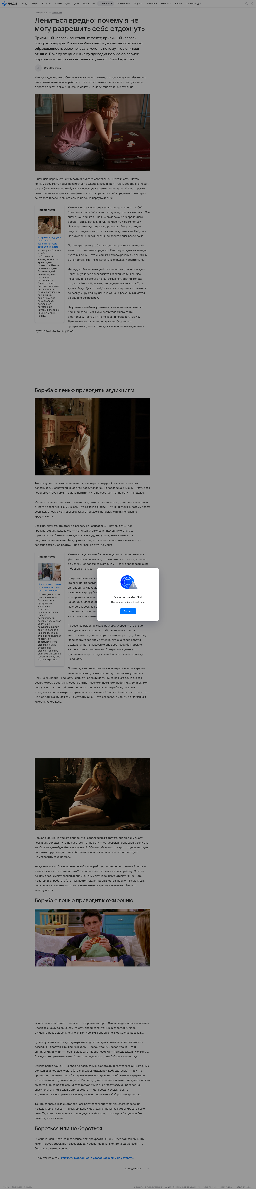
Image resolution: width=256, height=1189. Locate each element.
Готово (128, 611)
